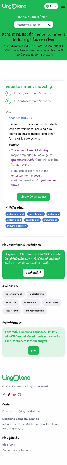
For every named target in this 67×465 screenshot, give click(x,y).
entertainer (52, 302)
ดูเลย (33, 350)
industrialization (35, 310)
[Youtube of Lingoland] (14, 394)
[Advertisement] (33, 70)
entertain (11, 302)
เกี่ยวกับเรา (8, 444)
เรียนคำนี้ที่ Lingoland (33, 196)
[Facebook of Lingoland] (3, 394)
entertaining (37, 294)
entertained (30, 302)
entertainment (14, 294)
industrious (12, 310)
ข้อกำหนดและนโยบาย (15, 450)
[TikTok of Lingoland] (9, 394)
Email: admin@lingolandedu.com (22, 411)
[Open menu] (63, 6)
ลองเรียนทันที (33, 272)
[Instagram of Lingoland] (19, 394)
